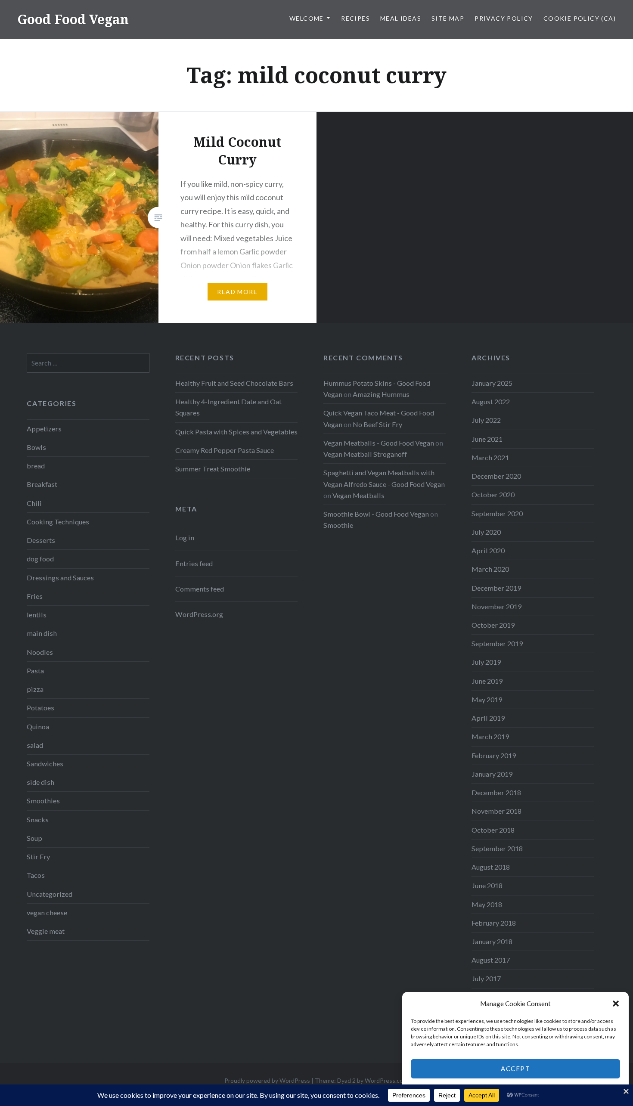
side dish (40, 782)
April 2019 (488, 718)
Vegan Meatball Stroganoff (365, 454)
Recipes (355, 18)
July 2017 (486, 978)
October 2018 (493, 830)
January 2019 (492, 774)
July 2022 (486, 420)
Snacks (38, 819)
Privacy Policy (504, 18)
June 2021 (487, 439)
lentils (37, 614)
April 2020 (488, 550)
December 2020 (496, 476)
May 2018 (487, 904)
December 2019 (496, 588)
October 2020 (493, 494)
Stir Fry (38, 856)
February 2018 (494, 923)
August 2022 (491, 401)
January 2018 (492, 941)
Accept (515, 1068)
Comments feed (199, 589)
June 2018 (487, 885)
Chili (34, 503)
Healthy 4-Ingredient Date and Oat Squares (228, 407)
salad (35, 745)
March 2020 (490, 569)
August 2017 (491, 960)
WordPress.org (199, 614)
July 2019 (486, 662)
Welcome (306, 18)
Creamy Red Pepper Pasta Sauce (224, 450)
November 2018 (496, 811)
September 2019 (497, 643)
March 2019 (490, 736)
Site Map (447, 18)
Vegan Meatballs (358, 495)
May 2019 (487, 699)
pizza (35, 689)
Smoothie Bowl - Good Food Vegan (376, 514)
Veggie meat (46, 931)
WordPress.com (386, 1080)
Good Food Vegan (73, 19)
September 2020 (497, 513)
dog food (40, 559)
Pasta (35, 670)
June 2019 (487, 681)
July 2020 (486, 532)
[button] (615, 1003)
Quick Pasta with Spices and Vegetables (236, 432)
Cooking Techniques (58, 521)
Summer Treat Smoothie (212, 469)
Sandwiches (45, 763)
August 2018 (491, 867)
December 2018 (496, 792)
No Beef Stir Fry (377, 424)
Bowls (36, 447)
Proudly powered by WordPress (267, 1080)
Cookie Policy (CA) (579, 18)
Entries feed (194, 563)
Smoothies (43, 800)
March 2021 (490, 457)
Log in (184, 537)
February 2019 (494, 755)
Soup (34, 838)
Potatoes (40, 707)
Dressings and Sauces (60, 577)
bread (36, 466)
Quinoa (38, 726)
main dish (42, 633)
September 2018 (497, 848)
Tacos (36, 875)
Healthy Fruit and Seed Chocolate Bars (234, 383)
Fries (35, 596)
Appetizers (44, 428)
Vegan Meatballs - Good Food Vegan (378, 443)
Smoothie (338, 525)
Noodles (40, 652)
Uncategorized (49, 894)
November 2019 (496, 606)
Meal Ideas (400, 18)
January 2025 (492, 383)
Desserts (41, 540)
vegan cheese (47, 912)
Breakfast (42, 484)
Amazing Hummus (381, 394)
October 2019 (493, 625)
